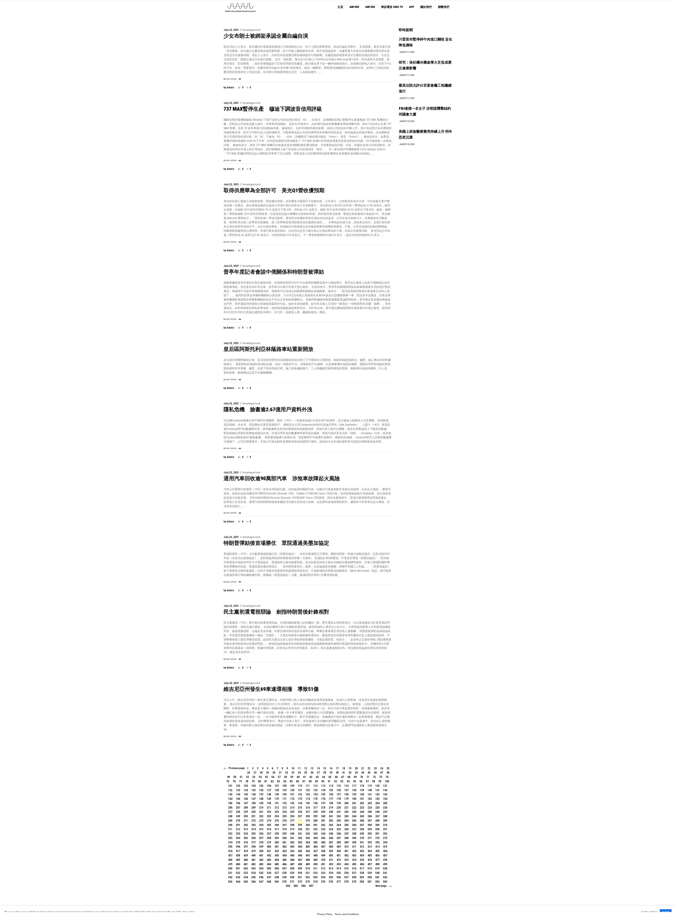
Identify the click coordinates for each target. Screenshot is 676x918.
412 (362, 846)
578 (346, 881)
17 (337, 768)
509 (300, 868)
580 (362, 881)
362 (300, 838)
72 (374, 777)
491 (323, 864)
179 (346, 798)
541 (385, 873)
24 (381, 768)
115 (339, 785)
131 (300, 790)
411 (354, 846)
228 (238, 811)
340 (292, 833)
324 (331, 829)
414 (377, 846)
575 (323, 881)
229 (246, 811)
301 (315, 825)
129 (284, 790)
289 (385, 820)
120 (377, 785)
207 (238, 807)
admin (230, 87)
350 (370, 833)
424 (292, 851)
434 (370, 851)
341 (300, 833)
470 (323, 860)
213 (284, 807)
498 (377, 864)
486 (284, 864)
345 (331, 833)
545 (253, 877)
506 (277, 868)
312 (238, 829)
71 (368, 777)
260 (323, 816)
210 (261, 807)
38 (324, 772)
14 (318, 768)
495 (354, 864)
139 (362, 790)
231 (261, 811)
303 (331, 825)
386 (323, 842)
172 (292, 798)
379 (269, 842)
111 (308, 785)
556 (339, 877)
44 (362, 772)
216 (308, 807)
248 (230, 816)
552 (308, 877)
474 (354, 860)
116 (346, 785)
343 (315, 833)
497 (370, 864)
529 (292, 873)
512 (323, 868)
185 (230, 803)
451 (339, 855)
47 (381, 772)
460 (246, 860)
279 (308, 820)
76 (234, 781)
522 (238, 873)
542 (230, 877)
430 (339, 851)
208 (246, 807)
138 (354, 790)
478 (385, 860)
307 (362, 825)
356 (253, 838)
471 (331, 860)
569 (277, 881)
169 (269, 798)
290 (230, 825)
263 (346, 816)
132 (308, 790)
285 (354, 820)
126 (261, 790)
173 (300, 798)
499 (385, 864)
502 (246, 868)
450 (331, 855)
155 (323, 794)
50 (234, 777)
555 (331, 877)
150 (284, 794)
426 (308, 851)
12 (305, 768)
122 (230, 790)
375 (238, 842)
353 (230, 838)
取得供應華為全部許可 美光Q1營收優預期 (275, 190)
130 (292, 790)
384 (308, 842)
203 (370, 803)
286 (362, 820)
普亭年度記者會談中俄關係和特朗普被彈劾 (274, 272)
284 (346, 820)
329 (370, 829)
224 (370, 807)
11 (299, 768)
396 (238, 846)
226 (385, 807)
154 (315, 794)
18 (343, 768)
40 (337, 772)
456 (377, 855)
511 (315, 868)
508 (292, 868)
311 (230, 829)
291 (238, 825)
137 (346, 790)
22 (369, 768)
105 (261, 785)
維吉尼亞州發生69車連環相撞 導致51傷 (271, 689)
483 (261, 864)
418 (246, 851)
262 (339, 816)
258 (308, 816)
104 (253, 785)
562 (385, 877)
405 (308, 846)
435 (377, 851)
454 (362, 855)
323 (323, 829)
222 (354, 807)
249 (238, 816)
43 (356, 772)
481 (246, 864)
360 (284, 838)
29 (267, 772)
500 (230, 868)
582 (377, 881)
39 (331, 772)
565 (246, 881)
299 (300, 825)
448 (315, 855)
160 (362, 794)
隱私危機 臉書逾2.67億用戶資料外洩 (268, 409)
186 (238, 803)
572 (300, 881)
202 (362, 803)
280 (315, 820)
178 (339, 798)
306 (354, 825)
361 (292, 838)
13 (312, 768)
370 (362, 838)
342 (308, 833)
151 (292, 794)
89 (316, 781)
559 (362, 877)
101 (230, 785)
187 (246, 803)
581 (370, 881)
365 (323, 838)
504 (261, 868)
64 (323, 777)
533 (323, 873)
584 (288, 886)
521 (230, 873)
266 (370, 816)
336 (261, 833)
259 (315, 816)
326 (346, 829)
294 (261, 825)
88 (310, 781)
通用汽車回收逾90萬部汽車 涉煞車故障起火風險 (282, 478)
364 (315, 838)
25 (388, 768)
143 (230, 794)
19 (350, 768)
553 (315, 877)
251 (253, 816)
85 (291, 781)
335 (253, 833)
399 (261, 846)
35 (305, 772)
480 (238, 864)
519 (377, 868)
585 (296, 886)
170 (277, 798)
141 (377, 790)
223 (362, 807)
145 (246, 794)
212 (277, 807)
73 (380, 777)
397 (246, 846)
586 (303, 886)
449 (323, 855)
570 (284, 881)
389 (346, 842)
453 (354, 855)
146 (253, 794)
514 (339, 868)
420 (261, 851)
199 (339, 803)
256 (292, 816)
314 (253, 829)
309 (377, 825)
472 (339, 860)
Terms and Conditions (347, 914)
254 (277, 816)
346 (339, 833)
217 (315, 807)
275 (277, 820)
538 (362, 873)
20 (356, 768)
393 (377, 842)
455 (370, 855)
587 (311, 886)
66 (336, 777)
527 (277, 873)
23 (375, 768)
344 (323, 833)
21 (362, 768)
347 (346, 833)
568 (269, 881)
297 (284, 825)
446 (300, 855)
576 (331, 881)
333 (238, 833)
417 (238, 851)
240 (331, 811)
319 (292, 829)
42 (350, 772)
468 (308, 860)
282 (331, 820)
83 (278, 781)
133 (315, 790)
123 (238, 790)
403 (292, 846)
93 (341, 781)
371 (370, 838)
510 (308, 868)
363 (308, 838)
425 (300, 851)
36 (312, 772)
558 (354, 877)
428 (323, 851)
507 (284, 868)
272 (253, 820)
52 (247, 777)
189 (261, 803)
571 (292, 881)
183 (377, 798)
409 (339, 846)
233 (277, 811)
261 (331, 816)
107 (277, 785)
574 (315, 881)
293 (253, 825)
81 (265, 781)
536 (346, 873)
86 (297, 781)
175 (315, 798)
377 (253, 842)
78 (246, 781)
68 (349, 777)
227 (230, 811)
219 (331, 807)
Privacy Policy (324, 914)
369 (354, 838)
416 (230, 851)
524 (253, 873)
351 (377, 833)
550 (292, 877)
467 (300, 860)
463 (269, 860)
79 (253, 781)
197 (323, 803)
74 (387, 777)
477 (377, 860)
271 (246, 820)
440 (253, 855)
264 (354, 816)
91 (329, 781)
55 (266, 777)
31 (280, 772)
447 (308, 855)
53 (253, 777)
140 (370, 790)
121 (385, 785)
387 (331, 842)
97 (367, 781)
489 (308, 864)
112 (315, 785)
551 (300, 877)
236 (300, 811)
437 (230, 855)
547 (269, 877)
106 (269, 785)
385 (315, 842)
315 (261, 829)
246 (377, 811)
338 (277, 833)
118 (362, 785)
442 (269, 855)
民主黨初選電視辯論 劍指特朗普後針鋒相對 (276, 612)
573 (308, 881)
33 (293, 772)
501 (238, 868)
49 (228, 777)
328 (362, 829)
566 (253, 881)
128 (277, 790)
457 (385, 855)
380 (277, 842)
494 (346, 864)
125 (253, 790)
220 (339, 807)
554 (323, 877)
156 (331, 794)
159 (354, 794)
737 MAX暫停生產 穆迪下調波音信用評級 (273, 109)
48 (388, 772)
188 (253, 803)
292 (246, 825)
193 (292, 803)
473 (346, 860)
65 (329, 777)
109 (292, 785)
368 (346, 838)
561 (377, 877)
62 (310, 777)
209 (253, 807)
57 (279, 777)
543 (238, 877)
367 (339, 838)
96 (360, 781)
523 (246, 873)
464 (277, 860)
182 (370, 798)
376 (246, 842)
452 (346, 855)
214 (292, 807)
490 (315, 864)
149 (277, 794)
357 (261, 838)
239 (323, 811)
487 (292, 864)
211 (269, 807)
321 (308, 829)
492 (331, 864)
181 (362, 798)
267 (377, 816)
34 (299, 772)
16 (331, 768)
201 (354, 803)
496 (362, 864)
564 (238, 881)
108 (284, 785)
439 (246, 855)
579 (354, 881)
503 (253, 868)
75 (227, 781)
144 (238, 794)
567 (261, 881)
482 (253, 864)
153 (308, 794)
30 (274, 772)
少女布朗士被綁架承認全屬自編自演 (266, 36)
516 (354, 868)
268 (385, 816)
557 (346, 877)
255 (284, 816)
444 (284, 855)
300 (308, 825)
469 (315, 860)
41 (343, 772)
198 (331, 803)
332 (230, 833)
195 (308, 803)
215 (300, 807)
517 (362, 868)
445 (292, 855)
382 (292, 842)
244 (362, 811)
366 (331, 838)
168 (261, 798)
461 (253, 860)
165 (238, 798)
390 (354, 842)
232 (269, 811)
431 (346, 851)
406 (315, 846)
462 (261, 860)
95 (354, 781)
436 (385, 851)
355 (246, 838)
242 (346, 811)
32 (286, 772)
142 (385, 790)
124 (246, 790)
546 (261, 877)
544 (246, 877)
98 (373, 781)
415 (385, 846)
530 (300, 873)
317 (277, 829)
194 (300, 803)
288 (377, 820)
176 (323, 798)
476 (370, 860)
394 (385, 842)
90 (322, 781)
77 (240, 781)
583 (385, 881)
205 (385, 803)
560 (370, 877)
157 (339, 794)
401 (277, 846)
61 (304, 777)
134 (323, 790)
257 (300, 816)
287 (370, 820)
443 (277, 855)
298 (292, 825)
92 (335, 781)
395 (230, 846)
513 (331, 868)
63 (317, 777)
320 (300, 829)
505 (269, 868)
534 (331, 873)
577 (339, 881)
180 (354, 798)
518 (370, 868)
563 (230, 881)
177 (331, 798)
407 (323, 846)
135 (331, 790)
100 (387, 781)
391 (362, 842)
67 (342, 777)
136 (339, 790)
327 (354, 829)
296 (277, 825)
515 (346, 868)
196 (315, 803)
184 (385, 798)
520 (385, 868)
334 (246, 833)
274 (269, 820)
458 (230, 860)
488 (300, 864)
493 (339, 864)
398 (253, 846)
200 (346, 803)
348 (354, 833)
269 (230, 820)
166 (246, 798)
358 (269, 838)
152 (300, 794)
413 (370, 846)
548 (277, 877)
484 (269, 864)
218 (323, 807)
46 (375, 772)
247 (385, 811)
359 (277, 838)
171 (284, 798)
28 (261, 772)
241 (339, 811)
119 (370, 785)
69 (355, 777)
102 (238, 785)
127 (269, 790)
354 (238, 838)
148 (269, 794)
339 (284, 833)
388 (339, 842)
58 (285, 777)
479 (230, 864)
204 (377, 803)
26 (248, 772)
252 (261, 816)
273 (261, 820)
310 (385, 825)
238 (315, 811)
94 (348, 781)
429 (331, 851)
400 (269, 846)
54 (260, 777)
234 (284, 811)
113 (323, 785)
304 (339, 825)
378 (261, 842)
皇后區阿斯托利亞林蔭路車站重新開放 (268, 349)
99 (379, 781)
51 (241, 777)
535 (339, 873)
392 (370, 842)
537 (354, 873)
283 (339, 820)
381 (284, 842)
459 (238, 860)
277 (292, 820)
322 (315, 829)
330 (377, 829)
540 (377, 873)
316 (269, 829)
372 (377, 838)
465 (284, 860)
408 (331, 846)
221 (346, 807)
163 (385, 794)
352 (385, 833)
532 (315, 873)
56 (272, 777)
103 (246, 785)
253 (269, 816)
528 (284, 873)
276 (284, 820)
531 (308, 873)
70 (361, 777)
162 (377, 794)
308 (370, 825)
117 (354, 785)
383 (300, 842)
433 (362, 851)
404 (300, 846)
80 (259, 781)
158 (346, 794)
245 (370, 811)
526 (269, 873)
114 (331, 785)
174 (308, 798)
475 (362, 860)
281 (323, 820)
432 (354, 851)
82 (272, 781)
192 (284, 803)
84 (284, 781)
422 (277, 851)
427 (315, 851)
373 (385, 838)
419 (253, 851)
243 (354, 811)
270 (238, 820)
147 (261, 794)
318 (284, 829)
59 (291, 777)
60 (298, 777)
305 (346, 825)
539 (370, 873)
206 (230, 807)
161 (370, 794)
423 (284, 851)
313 (246, 829)
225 (377, 807)
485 (277, 864)
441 (261, 855)
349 (362, 833)
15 (324, 768)
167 (253, 798)
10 (293, 768)
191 (277, 803)
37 (318, 772)
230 (253, 811)
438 (238, 855)
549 (284, 877)
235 (292, 811)
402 (284, 846)
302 (323, 825)
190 (269, 803)
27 (255, 772)
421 (269, 851)
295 (269, 825)
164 (230, 798)
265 (362, 816)
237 (308, 811)
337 (269, 833)
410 (346, 846)
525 (261, 873)
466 (292, 860)
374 (230, 842)
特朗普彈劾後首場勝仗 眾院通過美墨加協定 (276, 543)
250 (246, 816)
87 (303, 781)
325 (339, 829)
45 (369, 772)
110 (300, 785)
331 (385, 829)
